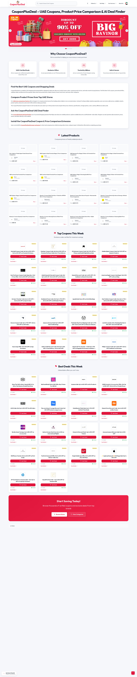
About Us (121, 3)
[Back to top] (133, 673)
